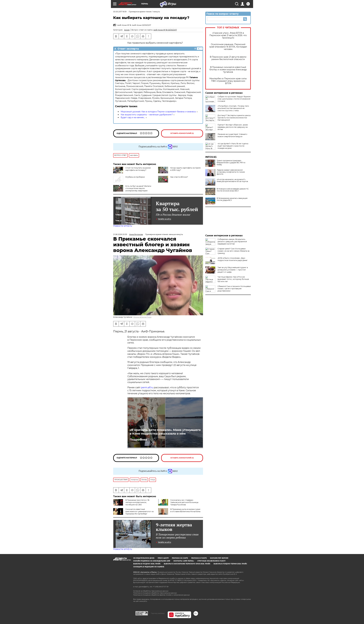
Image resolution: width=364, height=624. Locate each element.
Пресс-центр (163, 558)
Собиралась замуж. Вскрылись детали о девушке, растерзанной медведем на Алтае (232, 241)
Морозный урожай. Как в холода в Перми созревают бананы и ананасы (158, 111)
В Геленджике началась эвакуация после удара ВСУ (232, 199)
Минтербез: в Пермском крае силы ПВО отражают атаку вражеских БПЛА (228, 81)
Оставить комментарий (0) (182, 133)
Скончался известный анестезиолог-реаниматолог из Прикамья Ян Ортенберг (139, 511)
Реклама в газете (199, 558)
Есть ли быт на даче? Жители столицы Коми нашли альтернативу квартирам (138, 188)
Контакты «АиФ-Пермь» (183, 561)
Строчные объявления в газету (211, 561)
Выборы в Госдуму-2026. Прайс (147, 564)
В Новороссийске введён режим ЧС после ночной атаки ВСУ (233, 190)
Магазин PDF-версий (219, 558)
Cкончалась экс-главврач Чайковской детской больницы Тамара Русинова (184, 502)
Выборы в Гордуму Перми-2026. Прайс (230, 564)
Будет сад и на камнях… (133, 117)
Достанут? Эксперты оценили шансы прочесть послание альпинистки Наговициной (234, 117)
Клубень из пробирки (135, 177)
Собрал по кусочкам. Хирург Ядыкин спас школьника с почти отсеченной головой (234, 98)
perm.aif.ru (147, 387)
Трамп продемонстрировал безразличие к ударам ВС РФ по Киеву (231, 163)
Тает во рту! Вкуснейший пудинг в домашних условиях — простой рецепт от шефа (233, 269)
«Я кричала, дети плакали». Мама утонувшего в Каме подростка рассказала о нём (165, 431)
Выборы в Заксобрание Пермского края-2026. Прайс (187, 564)
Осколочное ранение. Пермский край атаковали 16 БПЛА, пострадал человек (228, 46)
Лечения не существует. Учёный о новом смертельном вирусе (232, 135)
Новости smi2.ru (122, 225)
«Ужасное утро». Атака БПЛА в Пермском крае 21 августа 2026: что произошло (228, 35)
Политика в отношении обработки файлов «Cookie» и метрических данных (161, 595)
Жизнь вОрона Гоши (142, 317)
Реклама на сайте (180, 558)
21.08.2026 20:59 (120, 234)
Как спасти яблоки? (179, 177)
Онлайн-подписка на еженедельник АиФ (151, 561)
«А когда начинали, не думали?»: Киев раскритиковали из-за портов (232, 180)
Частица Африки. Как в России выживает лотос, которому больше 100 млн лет (233, 279)
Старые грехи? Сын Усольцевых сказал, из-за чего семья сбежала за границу (233, 251)
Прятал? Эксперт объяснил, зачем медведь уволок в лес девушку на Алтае (233, 127)
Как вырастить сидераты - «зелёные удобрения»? (147, 114)
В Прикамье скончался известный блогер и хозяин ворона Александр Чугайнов (228, 69)
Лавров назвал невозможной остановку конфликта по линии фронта (231, 172)
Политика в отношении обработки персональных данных (155, 593)
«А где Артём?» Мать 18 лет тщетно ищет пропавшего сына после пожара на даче (233, 146)
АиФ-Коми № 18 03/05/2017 (165, 30)
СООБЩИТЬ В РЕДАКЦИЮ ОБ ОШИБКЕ (148, 567)
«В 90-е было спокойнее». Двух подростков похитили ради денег (233, 259)
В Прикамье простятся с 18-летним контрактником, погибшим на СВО (137, 502)
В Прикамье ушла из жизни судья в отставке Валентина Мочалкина (185, 510)
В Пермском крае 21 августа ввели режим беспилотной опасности (228, 58)
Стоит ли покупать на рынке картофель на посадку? (138, 169)
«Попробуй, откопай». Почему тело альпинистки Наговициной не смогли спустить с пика (233, 108)
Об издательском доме (143, 558)
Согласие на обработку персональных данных (150, 591)
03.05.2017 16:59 (119, 12)
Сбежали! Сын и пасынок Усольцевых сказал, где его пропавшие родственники (234, 288)
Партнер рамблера (158, 613)
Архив (127, 30)
